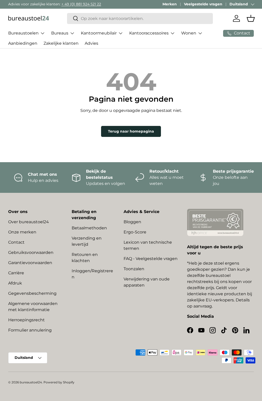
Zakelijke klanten (61, 43)
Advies (91, 43)
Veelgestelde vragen (203, 4)
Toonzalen (134, 268)
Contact (16, 242)
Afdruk (15, 283)
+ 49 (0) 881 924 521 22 (81, 4)
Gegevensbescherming (32, 293)
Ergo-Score (135, 232)
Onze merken (22, 232)
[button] (250, 18)
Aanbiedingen (22, 43)
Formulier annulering (30, 330)
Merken (169, 4)
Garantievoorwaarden (30, 262)
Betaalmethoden (89, 228)
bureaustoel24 (31, 382)
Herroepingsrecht (26, 319)
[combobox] (140, 18)
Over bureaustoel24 (28, 221)
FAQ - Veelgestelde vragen (151, 258)
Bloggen (132, 221)
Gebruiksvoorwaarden (30, 252)
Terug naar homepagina (131, 131)
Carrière (16, 272)
